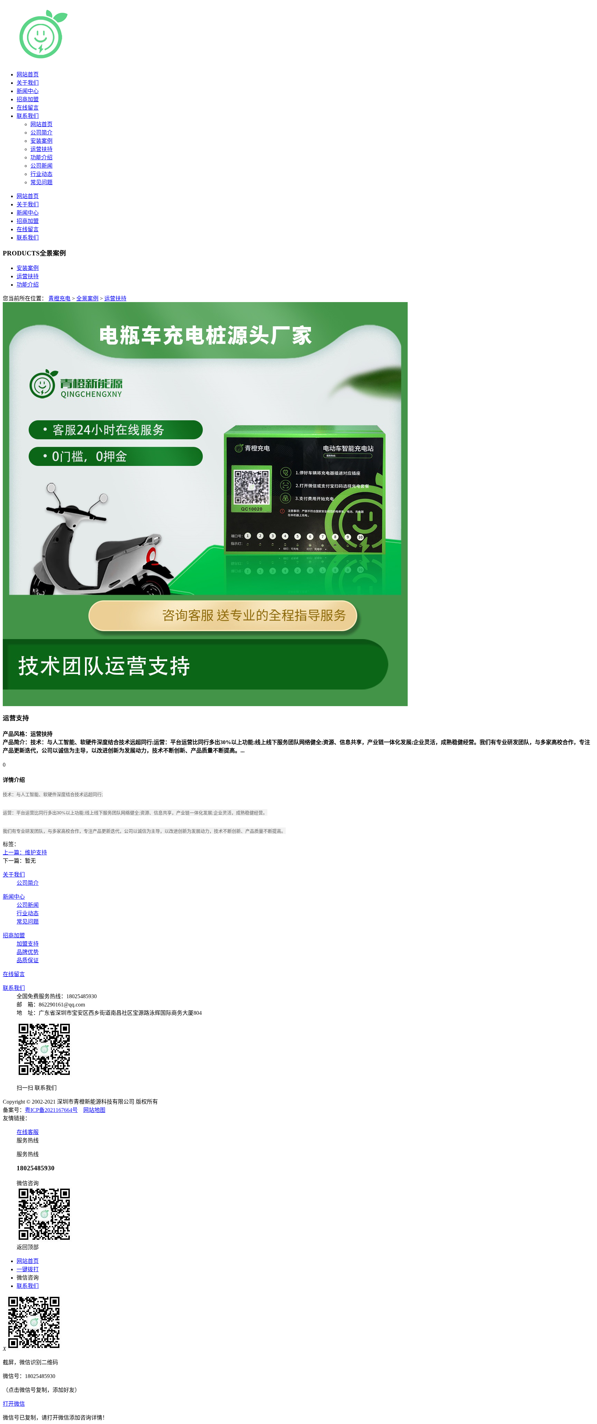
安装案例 (28, 268)
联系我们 (28, 116)
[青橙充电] (100, 58)
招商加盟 (28, 99)
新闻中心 (28, 91)
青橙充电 (59, 298)
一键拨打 (28, 1269)
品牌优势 (28, 952)
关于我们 (28, 83)
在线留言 (28, 108)
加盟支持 (28, 944)
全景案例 (87, 298)
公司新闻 (28, 905)
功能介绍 (28, 285)
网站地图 (94, 1110)
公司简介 (28, 883)
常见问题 (28, 922)
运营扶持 (28, 276)
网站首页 (28, 74)
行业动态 (28, 913)
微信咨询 (28, 1278)
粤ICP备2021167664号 (51, 1110)
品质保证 (28, 960)
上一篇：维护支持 (25, 852)
